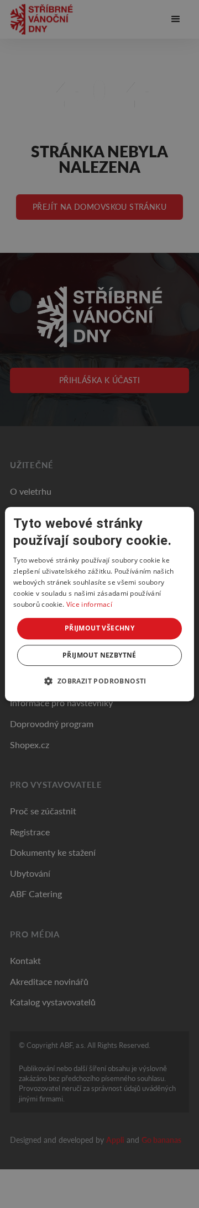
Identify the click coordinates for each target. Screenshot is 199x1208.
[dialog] (99, 604)
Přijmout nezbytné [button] (99, 655)
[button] (99, 680)
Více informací (89, 604)
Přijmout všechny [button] (99, 628)
